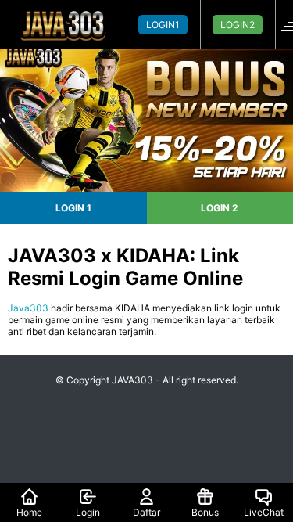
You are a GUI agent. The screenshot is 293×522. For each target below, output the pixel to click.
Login (88, 512)
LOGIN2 (237, 25)
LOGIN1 (163, 25)
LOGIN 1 (73, 208)
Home (29, 512)
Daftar (146, 512)
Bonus (205, 512)
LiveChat (264, 512)
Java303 (28, 308)
